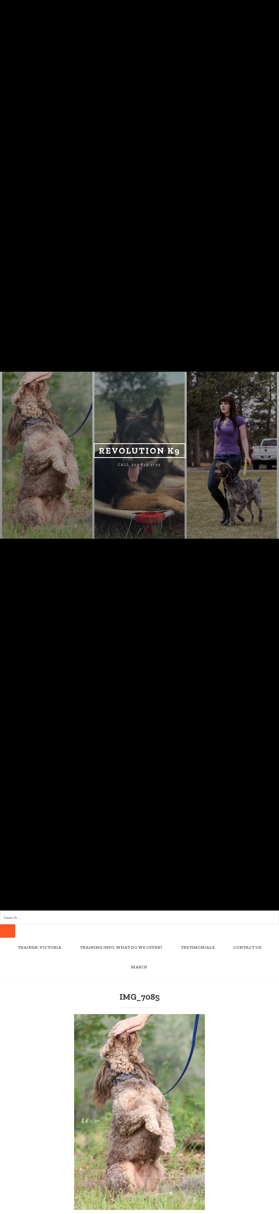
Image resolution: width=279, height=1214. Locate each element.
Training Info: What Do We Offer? (121, 947)
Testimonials (198, 947)
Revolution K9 (139, 450)
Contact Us (247, 947)
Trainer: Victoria (39, 947)
